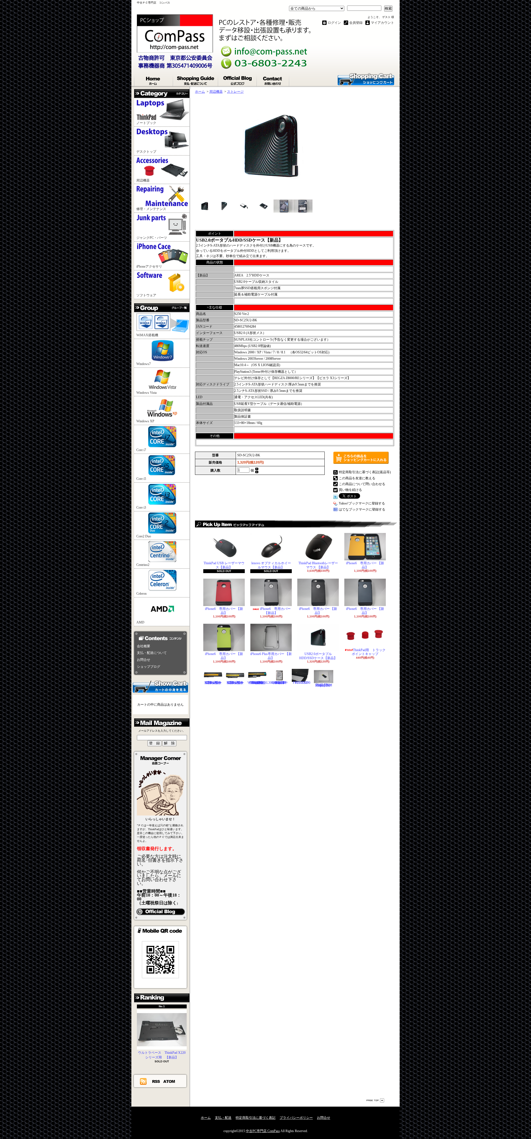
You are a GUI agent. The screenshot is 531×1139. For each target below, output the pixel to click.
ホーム (153, 79)
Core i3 (141, 507)
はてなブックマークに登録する (362, 509)
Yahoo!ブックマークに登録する (362, 503)
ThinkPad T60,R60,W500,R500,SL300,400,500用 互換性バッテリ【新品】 (266, 682)
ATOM (169, 1081)
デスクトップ (146, 152)
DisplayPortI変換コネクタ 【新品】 (323, 685)
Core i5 (141, 479)
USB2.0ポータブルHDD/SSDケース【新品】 (318, 656)
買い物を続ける (350, 490)
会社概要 (143, 646)
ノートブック (146, 123)
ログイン (334, 23)
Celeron (141, 594)
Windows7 (143, 364)
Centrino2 (142, 565)
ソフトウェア (146, 295)
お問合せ (273, 79)
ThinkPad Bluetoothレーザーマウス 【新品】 (318, 565)
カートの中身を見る (160, 686)
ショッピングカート (366, 79)
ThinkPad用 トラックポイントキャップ (369, 652)
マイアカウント (382, 23)
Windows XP (145, 421)
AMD (140, 622)
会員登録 (356, 23)
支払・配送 (223, 1118)
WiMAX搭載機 (147, 335)
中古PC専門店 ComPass (263, 1131)
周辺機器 (143, 180)
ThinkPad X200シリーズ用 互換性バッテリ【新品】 (213, 682)
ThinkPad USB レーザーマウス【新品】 (224, 565)
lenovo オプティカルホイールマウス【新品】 (271, 565)
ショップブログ (237, 79)
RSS (156, 1081)
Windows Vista (146, 393)
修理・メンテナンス (151, 209)
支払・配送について (195, 79)
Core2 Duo (143, 536)
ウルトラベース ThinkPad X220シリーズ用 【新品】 (162, 1055)
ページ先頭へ (375, 1100)
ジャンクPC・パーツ (151, 238)
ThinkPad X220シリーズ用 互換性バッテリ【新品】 (235, 682)
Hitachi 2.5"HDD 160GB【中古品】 (279, 682)
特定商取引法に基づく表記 (255, 1118)
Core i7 (141, 450)
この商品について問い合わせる (362, 484)
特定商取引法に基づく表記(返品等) (365, 472)
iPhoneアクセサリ (149, 266)
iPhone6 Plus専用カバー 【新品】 (271, 656)
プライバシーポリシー (296, 1118)
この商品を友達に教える (357, 478)
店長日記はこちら (160, 911)
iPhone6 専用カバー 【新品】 (365, 565)
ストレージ (235, 92)
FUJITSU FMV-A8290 (301, 682)
